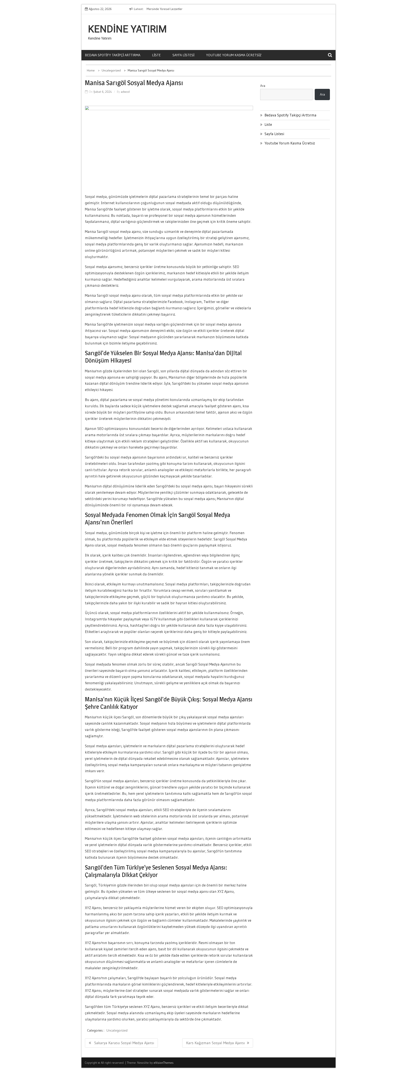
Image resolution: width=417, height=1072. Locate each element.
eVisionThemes (164, 1063)
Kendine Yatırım (127, 29)
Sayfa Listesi (183, 55)
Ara (262, 85)
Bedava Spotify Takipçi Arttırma (112, 55)
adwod (125, 92)
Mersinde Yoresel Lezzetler (164, 9)
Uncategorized (116, 1030)
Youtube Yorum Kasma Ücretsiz (233, 55)
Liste (156, 55)
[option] (186, 9)
